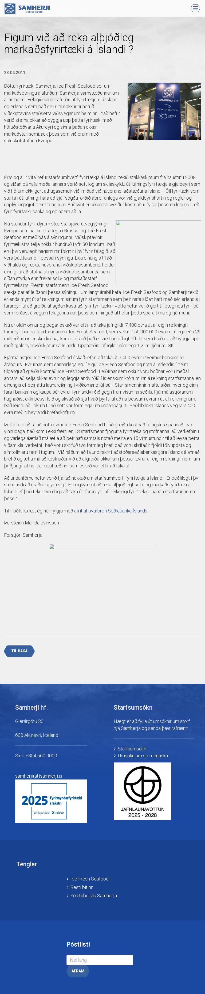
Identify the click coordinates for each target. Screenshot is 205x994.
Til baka (19, 651)
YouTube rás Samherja (93, 895)
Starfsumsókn (132, 748)
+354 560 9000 (41, 755)
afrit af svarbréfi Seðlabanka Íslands (110, 511)
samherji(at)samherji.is (38, 776)
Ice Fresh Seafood (89, 879)
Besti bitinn (81, 887)
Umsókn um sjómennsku (143, 755)
